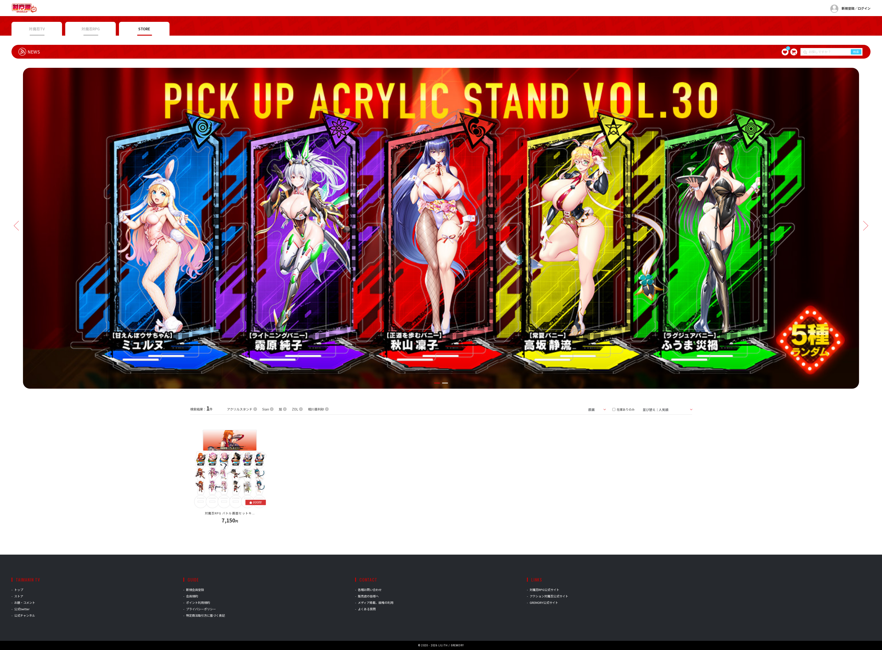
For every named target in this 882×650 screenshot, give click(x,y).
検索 (856, 52)
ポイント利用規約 (198, 602)
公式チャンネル (24, 615)
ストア (18, 596)
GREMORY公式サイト (544, 602)
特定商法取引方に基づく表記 (205, 615)
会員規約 (192, 596)
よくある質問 (367, 609)
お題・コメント (24, 602)
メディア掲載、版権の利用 (375, 602)
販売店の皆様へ (368, 596)
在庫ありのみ (625, 409)
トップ (18, 589)
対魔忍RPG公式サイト (544, 589)
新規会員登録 (195, 589)
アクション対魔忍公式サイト (549, 596)
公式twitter (22, 609)
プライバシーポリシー (201, 609)
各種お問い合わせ (370, 589)
